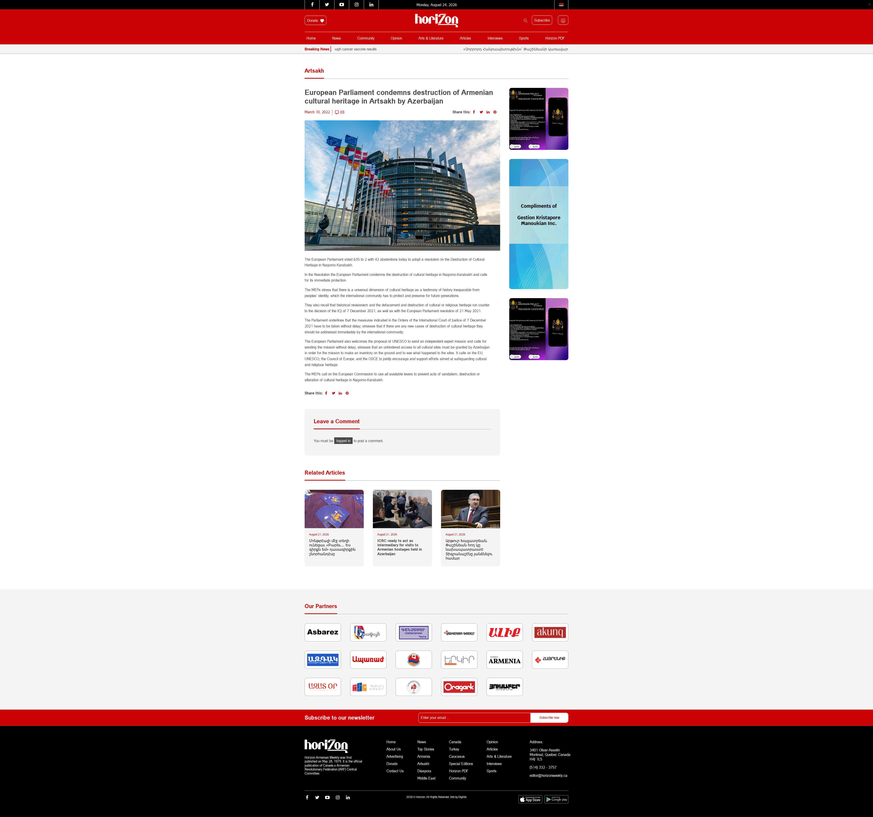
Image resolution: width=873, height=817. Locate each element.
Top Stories (425, 749)
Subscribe (542, 20)
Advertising (394, 756)
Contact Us (395, 771)
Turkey (454, 749)
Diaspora (424, 771)
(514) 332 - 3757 (543, 767)
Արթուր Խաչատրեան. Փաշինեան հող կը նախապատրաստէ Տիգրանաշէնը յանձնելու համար (469, 549)
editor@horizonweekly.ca (548, 775)
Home (311, 38)
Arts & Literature (431, 38)
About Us (393, 749)
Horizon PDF (555, 38)
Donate (313, 20)
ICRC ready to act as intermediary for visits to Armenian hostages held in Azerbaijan (399, 547)
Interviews (495, 38)
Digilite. (462, 797)
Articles (465, 38)
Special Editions (461, 763)
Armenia (423, 756)
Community (365, 38)
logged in (343, 440)
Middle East (426, 778)
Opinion (396, 38)
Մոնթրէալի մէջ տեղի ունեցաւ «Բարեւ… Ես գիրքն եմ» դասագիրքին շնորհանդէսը (332, 547)
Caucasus (457, 756)
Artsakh (423, 763)
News (336, 38)
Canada (455, 742)
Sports (524, 38)
